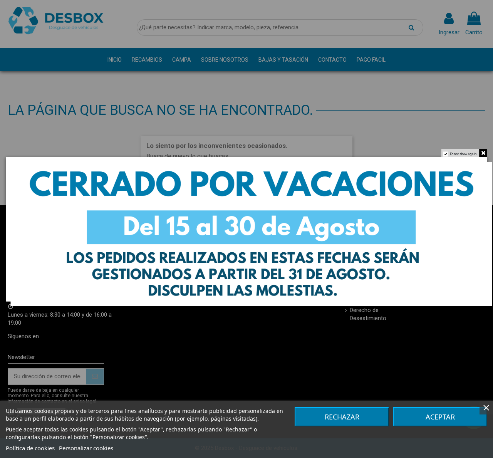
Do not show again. (464, 154)
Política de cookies (30, 448)
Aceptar (440, 416)
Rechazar (342, 416)
